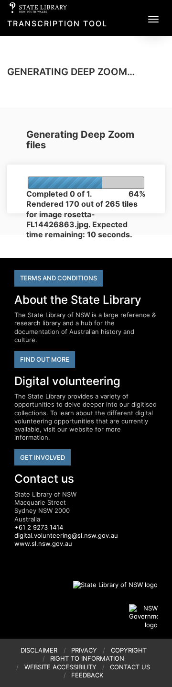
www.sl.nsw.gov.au (43, 543)
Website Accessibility (60, 667)
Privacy (84, 650)
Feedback (87, 675)
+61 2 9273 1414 (38, 527)
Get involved (42, 457)
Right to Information (87, 658)
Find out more (44, 359)
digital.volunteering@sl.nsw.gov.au (66, 535)
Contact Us (130, 667)
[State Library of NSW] (110, 584)
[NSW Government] (143, 616)
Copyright (129, 650)
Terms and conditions (58, 278)
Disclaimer (39, 650)
